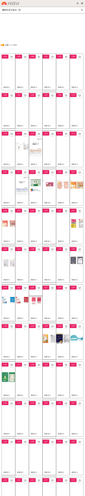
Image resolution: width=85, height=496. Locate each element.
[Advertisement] (42, 27)
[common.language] (77, 3)
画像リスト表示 (11, 45)
